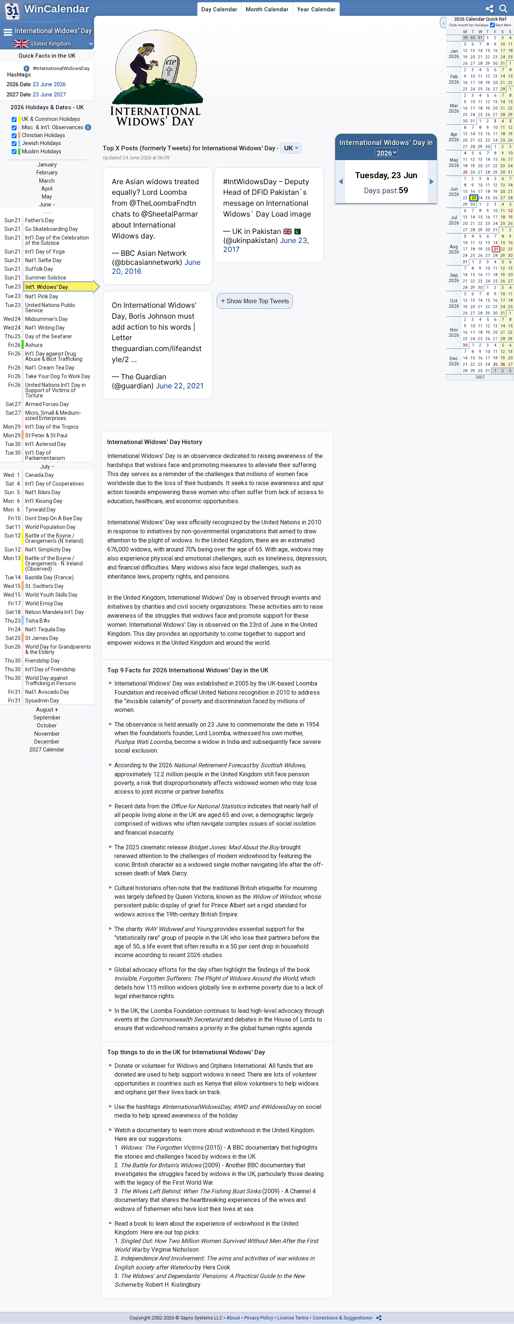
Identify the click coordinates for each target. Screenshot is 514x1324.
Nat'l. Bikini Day (43, 492)
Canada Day (39, 475)
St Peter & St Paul (46, 435)
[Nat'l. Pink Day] (432, 181)
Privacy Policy (258, 1318)
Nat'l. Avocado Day (47, 692)
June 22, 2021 (180, 385)
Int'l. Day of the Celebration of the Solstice (57, 240)
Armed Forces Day (47, 404)
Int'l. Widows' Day (47, 287)
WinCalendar (56, 9)
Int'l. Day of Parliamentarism (45, 455)
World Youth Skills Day (51, 595)
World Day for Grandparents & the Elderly (58, 649)
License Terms (293, 1318)
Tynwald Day (40, 510)
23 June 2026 (49, 84)
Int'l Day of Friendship (50, 669)
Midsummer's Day (46, 319)
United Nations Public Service (50, 307)
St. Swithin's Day (44, 586)
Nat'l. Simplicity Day (48, 550)
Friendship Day (42, 661)
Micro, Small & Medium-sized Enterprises (53, 415)
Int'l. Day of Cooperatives (54, 484)
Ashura (34, 345)
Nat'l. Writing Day (45, 328)
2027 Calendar (46, 750)
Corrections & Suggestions (342, 1318)
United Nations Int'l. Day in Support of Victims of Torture (55, 390)
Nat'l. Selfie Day (43, 260)
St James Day (41, 638)
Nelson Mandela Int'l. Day (54, 612)
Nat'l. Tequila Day (45, 629)
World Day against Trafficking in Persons (50, 680)
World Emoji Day (44, 603)
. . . (46, 211)
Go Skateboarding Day (51, 229)
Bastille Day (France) (49, 577)
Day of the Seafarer (48, 336)
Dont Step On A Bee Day (53, 518)
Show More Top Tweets (255, 301)
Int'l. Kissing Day (43, 501)
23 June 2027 (49, 95)
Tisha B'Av (37, 621)
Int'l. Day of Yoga (45, 252)
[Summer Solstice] (339, 181)
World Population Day (50, 527)
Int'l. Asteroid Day (45, 444)
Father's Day (39, 220)
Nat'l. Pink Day (41, 296)
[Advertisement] (373, 77)
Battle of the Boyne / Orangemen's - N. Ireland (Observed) (54, 563)
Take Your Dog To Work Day (57, 376)
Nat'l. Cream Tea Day (50, 368)
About (233, 1318)
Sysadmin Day (42, 701)
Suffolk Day (39, 269)
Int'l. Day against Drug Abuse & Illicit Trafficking (53, 356)
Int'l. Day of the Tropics (52, 427)
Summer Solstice (45, 278)
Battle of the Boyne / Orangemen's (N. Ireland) (54, 538)
